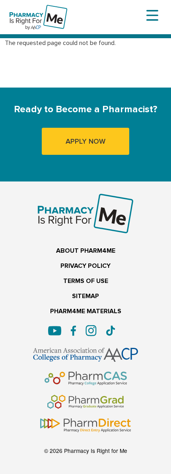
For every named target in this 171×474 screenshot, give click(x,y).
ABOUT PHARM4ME (85, 251)
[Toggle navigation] (152, 15)
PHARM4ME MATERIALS (85, 311)
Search (23, 81)
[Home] (38, 10)
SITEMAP (85, 296)
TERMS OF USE (85, 281)
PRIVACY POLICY (85, 266)
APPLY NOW (85, 141)
